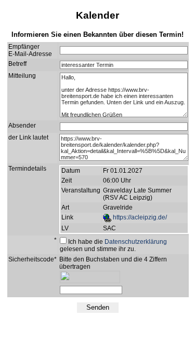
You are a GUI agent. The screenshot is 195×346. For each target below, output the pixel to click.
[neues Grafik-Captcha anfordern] (142, 290)
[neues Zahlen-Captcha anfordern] (129, 290)
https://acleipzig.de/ (139, 217)
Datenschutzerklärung (136, 241)
